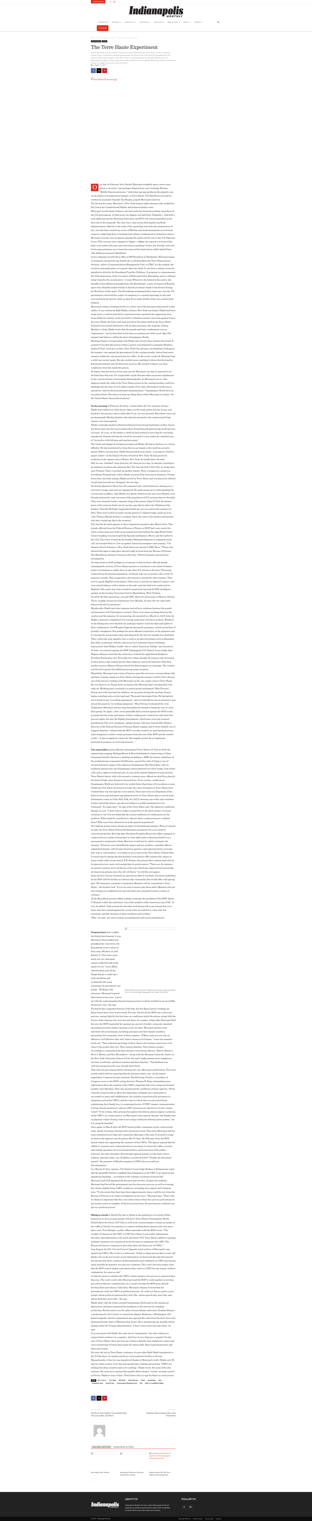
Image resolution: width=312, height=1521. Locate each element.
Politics (113, 38)
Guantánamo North (97, 1383)
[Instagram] (114, 1)
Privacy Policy (198, 1519)
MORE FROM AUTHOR (124, 1447)
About (186, 22)
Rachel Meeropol (133, 1380)
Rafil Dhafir (122, 1380)
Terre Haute (112, 1380)
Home (93, 38)
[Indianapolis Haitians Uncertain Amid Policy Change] (133, 1461)
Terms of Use (209, 1519)
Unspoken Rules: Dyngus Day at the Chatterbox (161, 1414)
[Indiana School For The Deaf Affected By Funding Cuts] (162, 1461)
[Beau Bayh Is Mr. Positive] (104, 1461)
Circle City (129, 22)
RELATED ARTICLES (101, 1447)
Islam (159, 1380)
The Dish (115, 22)
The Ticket (143, 22)
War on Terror (102, 1380)
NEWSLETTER (98, 1)
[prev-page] (92, 1479)
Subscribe (102, 28)
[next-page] (96, 1479)
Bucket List (103, 22)
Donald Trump (110, 1383)
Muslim (143, 1380)
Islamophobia (152, 1380)
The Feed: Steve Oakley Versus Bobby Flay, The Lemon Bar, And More (109, 1414)
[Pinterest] (104, 70)
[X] (99, 70)
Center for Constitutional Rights (154, 1383)
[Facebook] (110, 1)
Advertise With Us (184, 1519)
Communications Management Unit (127, 1383)
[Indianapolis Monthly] (156, 12)
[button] (218, 22)
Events (197, 22)
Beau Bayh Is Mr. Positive (100, 1472)
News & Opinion (102, 38)
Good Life (158, 22)
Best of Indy (173, 22)
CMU (141, 1383)
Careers (218, 1519)
